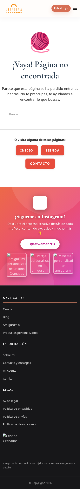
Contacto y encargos (17, 363)
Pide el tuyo (61, 8)
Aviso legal (10, 401)
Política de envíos (15, 416)
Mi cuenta (10, 370)
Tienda (53, 150)
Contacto (40, 163)
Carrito (7, 378)
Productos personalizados (20, 333)
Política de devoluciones (19, 424)
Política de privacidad (17, 408)
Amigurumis (11, 325)
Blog (6, 317)
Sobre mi (9, 355)
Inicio (26, 150)
